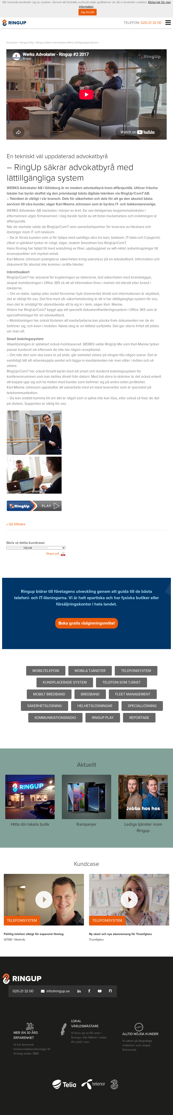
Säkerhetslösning (44, 706)
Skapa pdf (52, 553)
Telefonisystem (136, 671)
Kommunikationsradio (55, 717)
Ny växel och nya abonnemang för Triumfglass (120, 934)
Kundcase (12, 42)
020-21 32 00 (151, 23)
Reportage (139, 717)
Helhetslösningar (94, 706)
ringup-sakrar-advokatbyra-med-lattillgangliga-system (67, 42)
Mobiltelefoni (45, 671)
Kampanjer (87, 824)
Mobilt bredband (49, 694)
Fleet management (132, 694)
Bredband (90, 694)
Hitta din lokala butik (30, 824)
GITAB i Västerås (14, 939)
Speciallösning (142, 706)
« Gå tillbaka (15, 524)
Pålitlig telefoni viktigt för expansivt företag (34, 934)
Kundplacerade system (65, 682)
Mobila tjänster (90, 671)
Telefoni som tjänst (121, 682)
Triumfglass (96, 939)
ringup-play (27, 42)
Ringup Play (103, 717)
